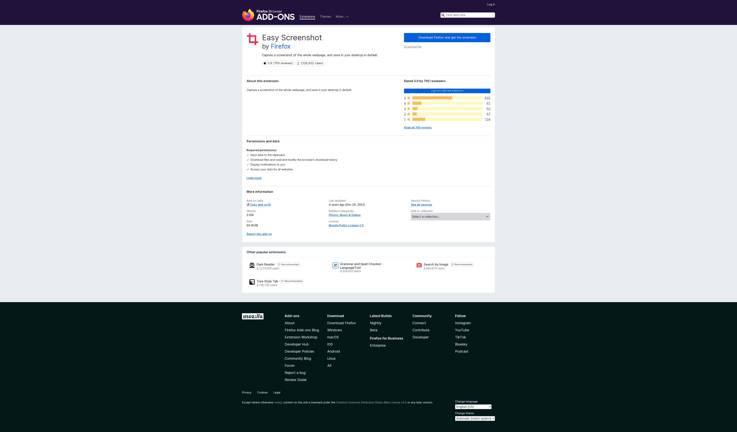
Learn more (254, 178)
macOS (333, 337)
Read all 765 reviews (418, 127)
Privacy (246, 392)
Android (333, 351)
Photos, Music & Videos (345, 215)
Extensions (307, 16)
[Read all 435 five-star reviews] (447, 97)
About (290, 323)
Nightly (375, 323)
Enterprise (378, 345)
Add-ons (292, 316)
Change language (466, 401)
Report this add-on (259, 234)
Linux (331, 358)
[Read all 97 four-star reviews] (447, 103)
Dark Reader (266, 264)
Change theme (464, 413)
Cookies (262, 392)
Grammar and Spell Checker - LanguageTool (361, 266)
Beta (373, 330)
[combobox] (467, 15)
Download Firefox (341, 323)
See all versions (421, 204)
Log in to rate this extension (447, 90)
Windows (334, 330)
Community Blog (298, 358)
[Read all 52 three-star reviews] (447, 108)
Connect (419, 323)
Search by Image (436, 264)
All (329, 366)
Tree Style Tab (267, 281)
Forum (290, 366)
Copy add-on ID (260, 204)
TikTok (460, 337)
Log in (491, 4)
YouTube (462, 330)
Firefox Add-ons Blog (302, 330)
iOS (330, 344)
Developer (420, 337)
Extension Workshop (301, 337)
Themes (325, 16)
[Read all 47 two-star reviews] (447, 113)
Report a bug (295, 373)
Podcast (461, 351)
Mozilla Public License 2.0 (346, 225)
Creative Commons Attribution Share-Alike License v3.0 (371, 402)
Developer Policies (299, 351)
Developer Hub (297, 344)
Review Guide (296, 380)
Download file (412, 46)
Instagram (463, 323)
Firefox (281, 46)
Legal (276, 392)
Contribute (421, 330)
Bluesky (461, 344)
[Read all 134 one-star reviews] (447, 119)
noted (278, 402)
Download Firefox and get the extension (447, 37)
